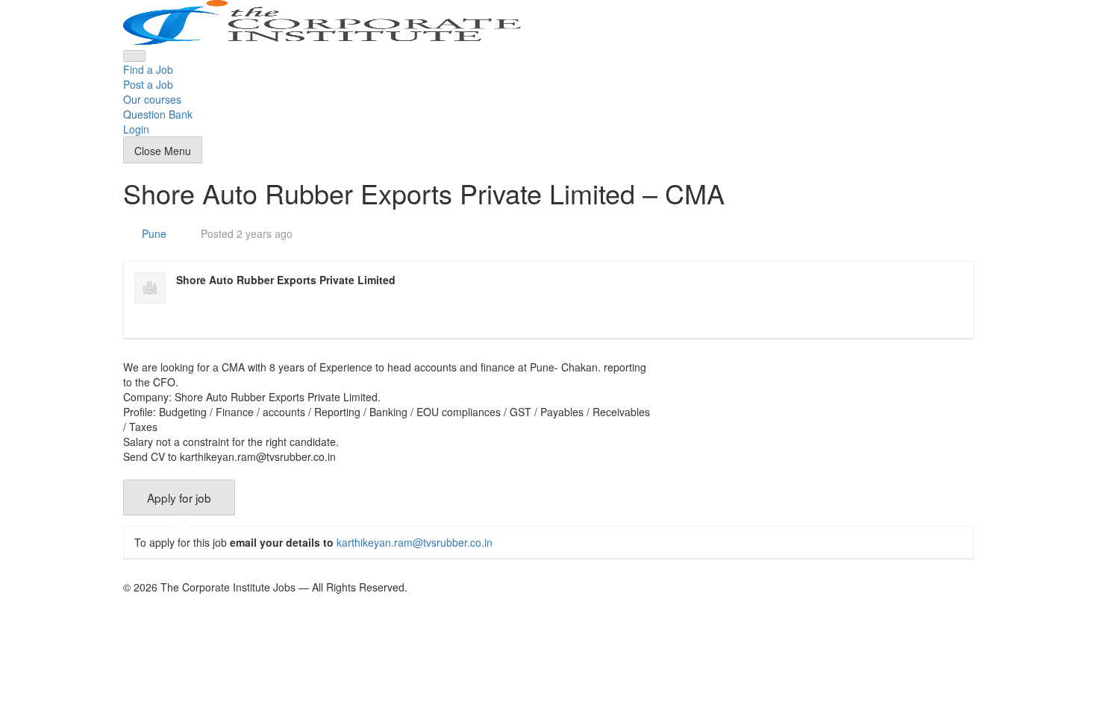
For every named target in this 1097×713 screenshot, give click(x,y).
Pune (154, 233)
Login (136, 129)
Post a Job (148, 84)
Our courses (152, 99)
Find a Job (148, 69)
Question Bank (158, 114)
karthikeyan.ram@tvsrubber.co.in (415, 542)
